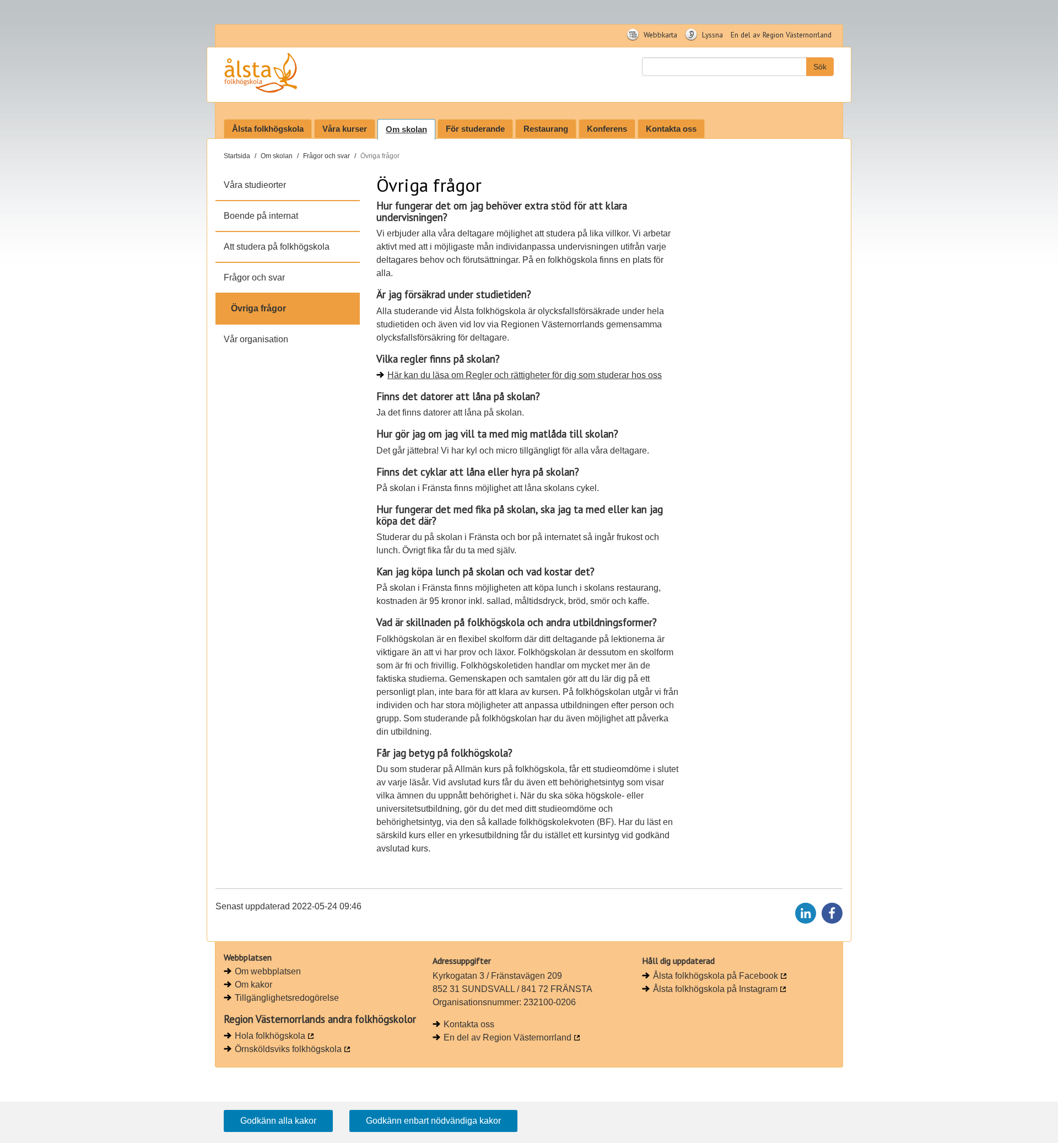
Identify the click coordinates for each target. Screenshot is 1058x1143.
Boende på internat (261, 215)
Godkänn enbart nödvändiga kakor (433, 1120)
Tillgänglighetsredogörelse (287, 997)
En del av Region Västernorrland (781, 35)
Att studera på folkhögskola (277, 246)
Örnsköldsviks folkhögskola (288, 1049)
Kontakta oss (671, 128)
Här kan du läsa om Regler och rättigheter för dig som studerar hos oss (524, 375)
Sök (820, 66)
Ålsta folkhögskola (268, 128)
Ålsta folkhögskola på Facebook (715, 975)
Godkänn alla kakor (278, 1120)
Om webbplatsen (268, 971)
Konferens (607, 128)
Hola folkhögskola (270, 1035)
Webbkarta (659, 35)
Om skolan (406, 129)
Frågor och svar (326, 156)
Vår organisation (256, 339)
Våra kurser (344, 128)
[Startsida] (294, 74)
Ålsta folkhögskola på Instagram (715, 989)
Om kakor (253, 984)
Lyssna (711, 35)
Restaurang (545, 128)
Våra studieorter (255, 185)
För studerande (475, 128)
